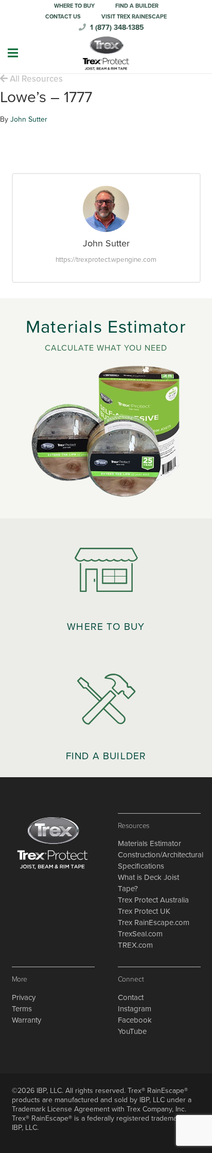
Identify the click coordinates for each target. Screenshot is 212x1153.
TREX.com (135, 945)
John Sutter (28, 119)
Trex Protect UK (144, 911)
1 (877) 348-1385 (117, 27)
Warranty (26, 1020)
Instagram (134, 1008)
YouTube (132, 1031)
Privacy (24, 997)
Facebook (135, 1020)
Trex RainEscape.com (153, 922)
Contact (131, 997)
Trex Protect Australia (153, 900)
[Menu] (13, 53)
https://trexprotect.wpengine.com (106, 260)
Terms (22, 1008)
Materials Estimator (149, 843)
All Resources (35, 78)
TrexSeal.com (140, 933)
